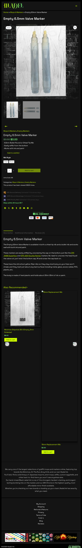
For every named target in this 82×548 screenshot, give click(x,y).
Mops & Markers (16, 12)
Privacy (41, 512)
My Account (41, 504)
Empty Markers (23, 131)
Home (6, 12)
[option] (6, 162)
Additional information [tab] (24, 233)
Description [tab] (8, 233)
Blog (41, 521)
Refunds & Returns (41, 509)
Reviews (41, 524)
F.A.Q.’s (41, 518)
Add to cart (29, 170)
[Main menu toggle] (76, 6)
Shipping (41, 507)
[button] (75, 27)
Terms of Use (41, 515)
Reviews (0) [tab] (40, 233)
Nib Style (7, 157)
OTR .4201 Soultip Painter (31, 256)
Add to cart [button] (10, 452)
